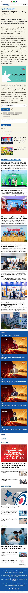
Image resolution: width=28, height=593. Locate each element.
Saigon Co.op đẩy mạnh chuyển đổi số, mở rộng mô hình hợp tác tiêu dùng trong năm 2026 (20, 140)
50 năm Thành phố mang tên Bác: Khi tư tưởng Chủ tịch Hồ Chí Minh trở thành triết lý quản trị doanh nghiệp (13, 465)
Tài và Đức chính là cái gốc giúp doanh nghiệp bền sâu (14, 430)
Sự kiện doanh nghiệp (11, 8)
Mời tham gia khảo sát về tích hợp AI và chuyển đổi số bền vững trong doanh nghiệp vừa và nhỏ (9, 512)
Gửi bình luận (6, 125)
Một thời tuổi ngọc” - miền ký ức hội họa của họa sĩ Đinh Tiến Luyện (9, 561)
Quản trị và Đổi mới (6, 486)
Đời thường (4, 526)
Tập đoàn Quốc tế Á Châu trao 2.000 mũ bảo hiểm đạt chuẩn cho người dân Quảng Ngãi (9, 554)
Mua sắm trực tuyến (15, 114)
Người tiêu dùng (6, 116)
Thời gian (6, 131)
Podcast (5, 335)
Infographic (16, 335)
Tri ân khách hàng (6, 114)
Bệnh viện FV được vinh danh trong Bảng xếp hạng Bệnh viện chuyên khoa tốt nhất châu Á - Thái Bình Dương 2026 (13, 304)
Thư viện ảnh (10, 335)
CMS (12, 591)
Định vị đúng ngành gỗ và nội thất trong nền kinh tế (9, 472)
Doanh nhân (19, 4)
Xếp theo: (2, 131)
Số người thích (11, 131)
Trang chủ (3, 8)
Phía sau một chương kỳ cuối (10, 507)
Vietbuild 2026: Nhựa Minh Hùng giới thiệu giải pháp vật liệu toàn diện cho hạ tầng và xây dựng (13, 275)
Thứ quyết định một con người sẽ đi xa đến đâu (9, 519)
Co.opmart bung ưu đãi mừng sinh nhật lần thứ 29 (20, 149)
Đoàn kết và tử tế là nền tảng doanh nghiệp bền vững (13, 358)
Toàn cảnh (13, 4)
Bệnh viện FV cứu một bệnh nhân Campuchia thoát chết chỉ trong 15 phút (14, 547)
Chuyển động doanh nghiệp (7, 9)
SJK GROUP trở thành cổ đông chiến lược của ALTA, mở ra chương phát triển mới (13, 245)
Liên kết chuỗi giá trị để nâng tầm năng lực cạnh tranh (9, 480)
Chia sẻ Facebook (6, 109)
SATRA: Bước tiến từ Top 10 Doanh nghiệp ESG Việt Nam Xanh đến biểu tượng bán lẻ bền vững (13, 162)
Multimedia (4, 332)
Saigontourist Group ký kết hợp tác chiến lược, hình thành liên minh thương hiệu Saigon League (14, 217)
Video (2, 335)
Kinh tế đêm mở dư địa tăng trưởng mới (11, 190)
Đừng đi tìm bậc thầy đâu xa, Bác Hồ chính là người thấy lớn (13, 406)
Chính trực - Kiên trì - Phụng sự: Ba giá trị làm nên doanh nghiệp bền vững (13, 382)
